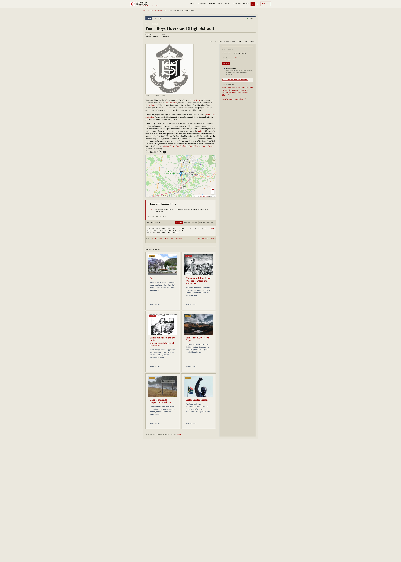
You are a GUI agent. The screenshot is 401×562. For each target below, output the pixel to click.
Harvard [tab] (187, 222)
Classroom (236, 3)
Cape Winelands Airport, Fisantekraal (160, 401)
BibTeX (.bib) (157, 238)
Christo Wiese (169, 146)
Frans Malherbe (181, 146)
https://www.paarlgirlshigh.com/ (234, 99)
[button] (180, 174)
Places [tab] (226, 63)
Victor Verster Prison (196, 400)
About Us (246, 3)
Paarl (152, 278)
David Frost (207, 146)
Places (220, 3)
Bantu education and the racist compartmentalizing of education (162, 341)
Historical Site (161, 10)
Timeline (212, 3)
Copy (212, 228)
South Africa (194, 100)
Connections (250, 41)
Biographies (202, 3)
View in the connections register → (235, 80)
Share (240, 41)
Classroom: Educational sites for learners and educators (198, 281)
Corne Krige (194, 146)
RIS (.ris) (169, 238)
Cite (215, 41)
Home (144, 10)
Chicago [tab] (210, 222)
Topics (192, 3)
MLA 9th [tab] (202, 222)
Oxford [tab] (194, 222)
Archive (227, 3)
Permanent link (229, 41)
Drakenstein (153, 105)
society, (201, 131)
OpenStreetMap (203, 196)
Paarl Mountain (171, 103)
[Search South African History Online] (253, 4)
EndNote (179, 238)
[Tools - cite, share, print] (257, 4)
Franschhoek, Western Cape (197, 339)
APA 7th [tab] (179, 222)
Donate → (180, 434)
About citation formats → (207, 238)
